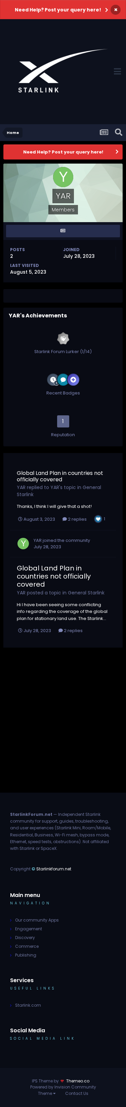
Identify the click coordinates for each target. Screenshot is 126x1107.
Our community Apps (37, 920)
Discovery (25, 937)
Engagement (28, 929)
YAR (21, 487)
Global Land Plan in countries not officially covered (60, 476)
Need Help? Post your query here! (58, 9)
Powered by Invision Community (63, 1087)
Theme (45, 1093)
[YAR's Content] (63, 231)
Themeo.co (77, 1081)
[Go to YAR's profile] (23, 543)
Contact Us (76, 1093)
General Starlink (86, 592)
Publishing (25, 955)
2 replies (77, 519)
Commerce (27, 946)
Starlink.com (28, 1005)
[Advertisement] (63, 727)
